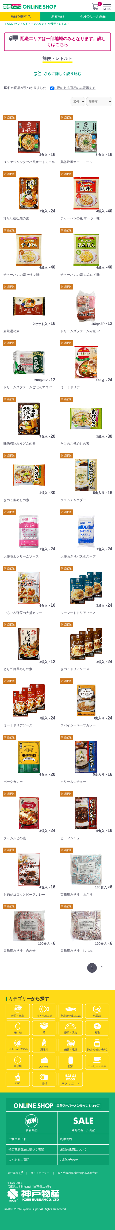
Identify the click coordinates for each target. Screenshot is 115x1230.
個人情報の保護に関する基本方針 (77, 1172)
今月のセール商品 (93, 16)
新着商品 (57, 16)
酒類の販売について (73, 1149)
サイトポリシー (40, 1172)
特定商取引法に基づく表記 (26, 1149)
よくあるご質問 (19, 1159)
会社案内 (12, 1172)
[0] (95, 6)
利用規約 (66, 1139)
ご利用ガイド (17, 1139)
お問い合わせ (69, 1159)
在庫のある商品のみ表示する (74, 88)
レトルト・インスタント (32, 23)
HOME (9, 23)
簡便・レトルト (57, 58)
